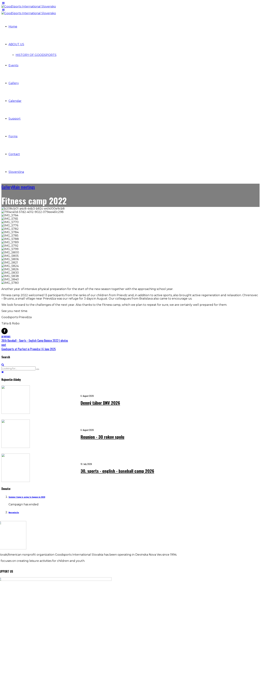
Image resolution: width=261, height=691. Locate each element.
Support (15, 118)
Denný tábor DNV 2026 (100, 402)
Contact (14, 154)
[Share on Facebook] (4, 331)
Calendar (15, 101)
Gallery (14, 83)
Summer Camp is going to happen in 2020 (27, 496)
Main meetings (23, 187)
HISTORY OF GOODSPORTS (36, 55)
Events (13, 65)
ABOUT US (16, 44)
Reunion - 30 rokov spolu (102, 437)
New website (14, 512)
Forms (13, 136)
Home (13, 26)
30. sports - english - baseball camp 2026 (117, 471)
